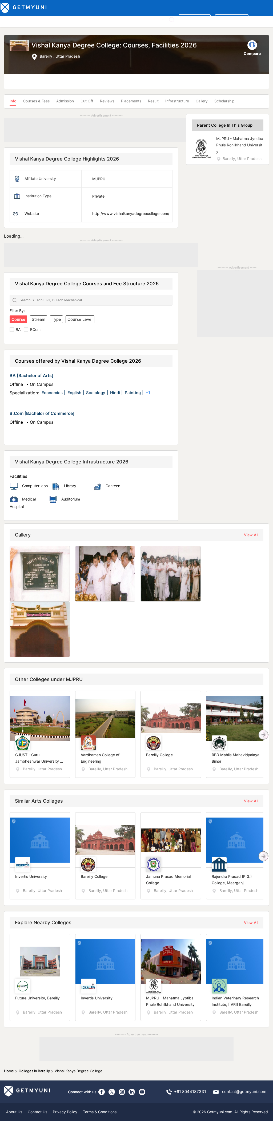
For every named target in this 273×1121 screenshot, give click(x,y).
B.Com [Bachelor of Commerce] (42, 413)
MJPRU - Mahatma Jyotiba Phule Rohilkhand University (239, 145)
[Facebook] (101, 1092)
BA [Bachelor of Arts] (31, 375)
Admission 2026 (118, 19)
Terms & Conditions (100, 1112)
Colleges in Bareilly (34, 1071)
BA (18, 329)
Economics (52, 392)
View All (251, 535)
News (142, 19)
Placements (131, 101)
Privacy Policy (65, 1112)
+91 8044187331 (190, 1091)
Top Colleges (13, 19)
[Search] (171, 20)
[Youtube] (142, 1092)
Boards (94, 19)
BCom (35, 329)
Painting (133, 392)
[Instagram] (122, 1092)
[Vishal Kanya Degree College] (20, 50)
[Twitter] (111, 1092)
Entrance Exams (69, 19)
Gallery (202, 101)
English (74, 392)
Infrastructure (177, 101)
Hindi (115, 392)
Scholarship (224, 101)
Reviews (107, 101)
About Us (14, 1112)
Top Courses (40, 19)
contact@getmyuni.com (244, 1091)
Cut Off (87, 101)
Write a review (194, 19)
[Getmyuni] (24, 8)
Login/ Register (232, 19)
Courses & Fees (36, 101)
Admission (65, 101)
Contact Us (37, 1112)
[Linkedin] (132, 1092)
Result (153, 101)
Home (9, 1071)
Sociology (95, 392)
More (155, 19)
